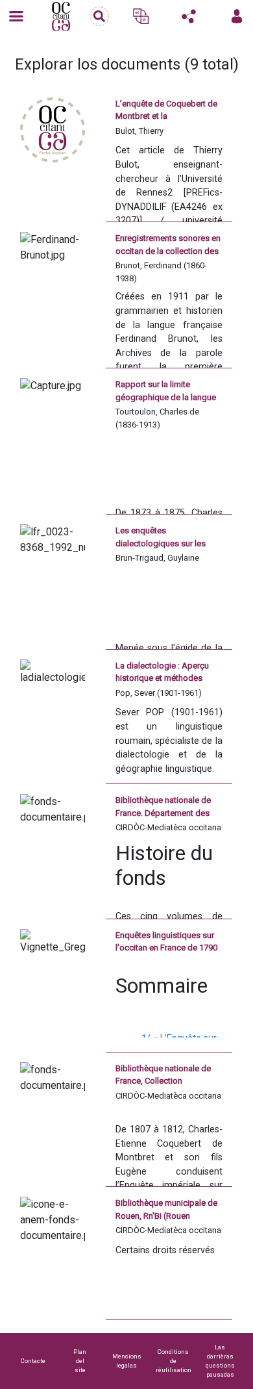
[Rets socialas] (189, 16)
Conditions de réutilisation (173, 1360)
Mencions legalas (126, 1361)
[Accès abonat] (237, 16)
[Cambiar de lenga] (141, 16)
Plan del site (79, 1360)
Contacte (33, 1360)
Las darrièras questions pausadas (220, 1361)
